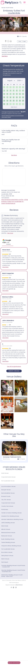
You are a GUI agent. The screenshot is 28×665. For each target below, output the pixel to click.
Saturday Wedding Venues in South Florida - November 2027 (13, 570)
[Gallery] (8, 41)
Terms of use (14, 580)
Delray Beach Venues (7, 555)
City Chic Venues (6, 499)
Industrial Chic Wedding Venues (10, 516)
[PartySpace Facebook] (11, 587)
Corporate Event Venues (8, 503)
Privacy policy (9, 580)
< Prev (19, 41)
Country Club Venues (7, 506)
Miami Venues (5, 559)
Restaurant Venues (6, 536)
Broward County (5, 496)
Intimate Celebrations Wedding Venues (12, 519)
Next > (24, 41)
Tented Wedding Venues (8, 542)
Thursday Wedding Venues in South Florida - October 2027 (13, 566)
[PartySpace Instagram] (16, 587)
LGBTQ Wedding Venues (8, 522)
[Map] (6, 41)
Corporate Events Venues (8, 477)
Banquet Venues (6, 490)
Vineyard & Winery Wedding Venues (11, 546)
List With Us (23, 580)
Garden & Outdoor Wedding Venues (11, 513)
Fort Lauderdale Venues (7, 481)
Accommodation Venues (8, 486)
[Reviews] (11, 41)
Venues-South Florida (7, 7)
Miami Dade (4, 526)
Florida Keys (4, 509)
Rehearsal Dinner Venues (8, 532)
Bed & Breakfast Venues (8, 493)
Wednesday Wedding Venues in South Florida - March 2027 (12, 575)
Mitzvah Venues (5, 529)
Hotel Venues (5, 473)
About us (4, 580)
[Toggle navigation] (24, 2)
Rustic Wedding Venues (7, 539)
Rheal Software (19, 584)
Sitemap (19, 580)
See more (10, 233)
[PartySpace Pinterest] (13, 587)
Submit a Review (14, 371)
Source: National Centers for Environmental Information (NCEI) (13, 116)
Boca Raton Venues (6, 552)
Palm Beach (4, 562)
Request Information (14, 662)
